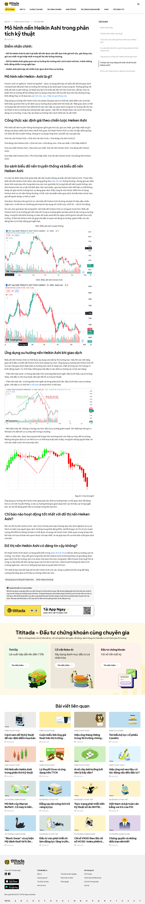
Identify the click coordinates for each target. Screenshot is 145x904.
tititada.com (61, 613)
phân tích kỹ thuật (59, 553)
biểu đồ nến (56, 181)
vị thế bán (34, 384)
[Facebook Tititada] (9, 874)
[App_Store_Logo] (12, 881)
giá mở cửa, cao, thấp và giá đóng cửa (49, 96)
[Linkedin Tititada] (6, 874)
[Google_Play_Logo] (12, 887)
